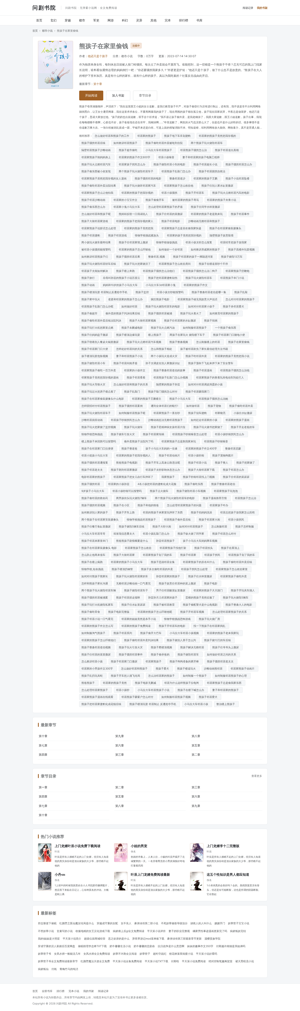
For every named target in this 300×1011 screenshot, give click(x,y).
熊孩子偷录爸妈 (161, 654)
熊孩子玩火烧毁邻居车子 (96, 413)
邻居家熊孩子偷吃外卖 (234, 576)
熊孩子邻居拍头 (204, 547)
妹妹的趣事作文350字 (200, 946)
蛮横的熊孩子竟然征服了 (201, 597)
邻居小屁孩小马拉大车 (95, 455)
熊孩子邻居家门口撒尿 (125, 661)
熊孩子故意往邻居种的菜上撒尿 (178, 583)
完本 (168, 20)
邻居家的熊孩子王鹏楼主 (147, 398)
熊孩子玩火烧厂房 (210, 619)
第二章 (196, 754)
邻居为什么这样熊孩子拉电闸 (182, 682)
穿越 (68, 20)
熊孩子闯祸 (211, 320)
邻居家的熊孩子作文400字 (202, 448)
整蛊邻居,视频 (157, 256)
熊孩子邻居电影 (171, 221)
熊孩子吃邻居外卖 (197, 356)
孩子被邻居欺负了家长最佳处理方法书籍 (205, 348)
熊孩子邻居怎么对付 (225, 533)
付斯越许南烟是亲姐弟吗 (230, 946)
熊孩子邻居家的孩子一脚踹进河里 (193, 256)
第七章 (43, 745)
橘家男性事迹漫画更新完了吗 (210, 931)
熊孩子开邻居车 (196, 192)
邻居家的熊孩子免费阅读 (136, 625)
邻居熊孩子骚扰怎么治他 (235, 370)
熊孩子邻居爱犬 (209, 696)
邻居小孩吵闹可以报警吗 (127, 491)
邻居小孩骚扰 (170, 192)
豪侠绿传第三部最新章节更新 (184, 938)
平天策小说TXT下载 (156, 961)
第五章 (196, 745)
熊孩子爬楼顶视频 (162, 647)
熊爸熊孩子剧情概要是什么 (133, 540)
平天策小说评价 (156, 931)
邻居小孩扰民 (237, 519)
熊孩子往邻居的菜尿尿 (237, 476)
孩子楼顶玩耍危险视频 (95, 356)
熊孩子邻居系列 (123, 633)
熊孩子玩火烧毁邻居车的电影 (164, 306)
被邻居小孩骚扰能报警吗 (96, 249)
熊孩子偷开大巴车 (151, 633)
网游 (111, 20)
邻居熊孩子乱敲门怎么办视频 (171, 377)
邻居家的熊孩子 (147, 135)
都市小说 (47, 30)
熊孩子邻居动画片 (170, 455)
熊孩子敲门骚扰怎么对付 (163, 391)
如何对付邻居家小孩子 (202, 306)
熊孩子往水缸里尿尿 (134, 604)
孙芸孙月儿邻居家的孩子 (163, 597)
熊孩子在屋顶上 (231, 547)
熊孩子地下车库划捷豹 (178, 135)
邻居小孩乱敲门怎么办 (157, 533)
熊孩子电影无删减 (146, 682)
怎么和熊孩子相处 (162, 348)
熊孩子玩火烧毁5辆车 (236, 597)
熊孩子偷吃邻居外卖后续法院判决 (102, 320)
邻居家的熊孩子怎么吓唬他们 (99, 640)
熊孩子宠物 (215, 405)
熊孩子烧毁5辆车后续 (132, 526)
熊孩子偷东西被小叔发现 (96, 171)
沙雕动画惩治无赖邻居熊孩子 (166, 420)
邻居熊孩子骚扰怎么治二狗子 (201, 270)
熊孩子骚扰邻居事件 (131, 654)
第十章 (97, 84)
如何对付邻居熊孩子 (192, 526)
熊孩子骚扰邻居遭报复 (95, 462)
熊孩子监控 (143, 292)
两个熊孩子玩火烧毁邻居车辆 (99, 590)
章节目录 (145, 95)
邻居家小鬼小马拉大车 (127, 206)
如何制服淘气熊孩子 (94, 633)
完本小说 (74, 991)
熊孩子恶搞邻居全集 (163, 562)
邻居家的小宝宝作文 (126, 199)
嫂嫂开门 (219, 923)
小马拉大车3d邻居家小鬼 (161, 285)
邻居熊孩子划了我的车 (242, 554)
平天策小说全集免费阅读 (127, 961)
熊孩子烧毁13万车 (232, 256)
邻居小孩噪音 (167, 157)
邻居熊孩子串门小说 (233, 277)
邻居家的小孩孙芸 (119, 484)
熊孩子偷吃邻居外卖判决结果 (142, 640)
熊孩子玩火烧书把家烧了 (208, 427)
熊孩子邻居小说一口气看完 (98, 619)
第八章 (196, 736)
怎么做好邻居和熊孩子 (135, 668)
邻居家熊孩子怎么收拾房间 (175, 263)
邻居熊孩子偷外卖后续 (178, 519)
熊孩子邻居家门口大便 (95, 348)
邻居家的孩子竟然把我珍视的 (185, 235)
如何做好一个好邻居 (171, 249)
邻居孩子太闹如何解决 (95, 270)
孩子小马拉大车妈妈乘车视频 (201, 540)
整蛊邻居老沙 (178, 178)
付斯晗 (175, 961)
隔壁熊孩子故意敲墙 (222, 235)
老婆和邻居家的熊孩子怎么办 (126, 299)
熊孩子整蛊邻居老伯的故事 (170, 370)
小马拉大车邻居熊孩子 (160, 150)
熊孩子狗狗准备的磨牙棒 (185, 661)
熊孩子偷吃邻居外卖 (242, 405)
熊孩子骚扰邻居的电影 (149, 178)
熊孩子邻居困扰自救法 (213, 171)
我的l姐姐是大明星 (49, 938)
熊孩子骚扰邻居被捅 (161, 313)
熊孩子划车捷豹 (198, 413)
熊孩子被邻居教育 (164, 604)
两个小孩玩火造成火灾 (165, 356)
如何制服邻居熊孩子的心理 (231, 675)
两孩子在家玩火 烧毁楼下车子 (188, 334)
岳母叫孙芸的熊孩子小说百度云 (122, 277)
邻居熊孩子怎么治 (246, 498)
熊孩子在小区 (122, 505)
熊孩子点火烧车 (160, 491)
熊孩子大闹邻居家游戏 (95, 221)
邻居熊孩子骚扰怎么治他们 (159, 270)
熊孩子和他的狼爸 (149, 505)
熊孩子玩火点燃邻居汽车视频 (145, 342)
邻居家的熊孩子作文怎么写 (98, 625)
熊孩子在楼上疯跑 (92, 562)
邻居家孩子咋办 (220, 505)
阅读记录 (248, 7)
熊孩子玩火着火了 (191, 313)
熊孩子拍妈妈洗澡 (202, 512)
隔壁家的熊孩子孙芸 (169, 384)
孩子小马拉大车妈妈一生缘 (162, 448)
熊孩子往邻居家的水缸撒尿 (181, 320)
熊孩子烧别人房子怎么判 (182, 640)
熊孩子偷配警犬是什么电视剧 (201, 604)
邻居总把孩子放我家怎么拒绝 (238, 512)
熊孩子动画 (88, 285)
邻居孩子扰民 (213, 554)
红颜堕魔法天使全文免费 (95, 961)
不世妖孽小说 (46, 931)
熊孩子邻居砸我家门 (198, 391)
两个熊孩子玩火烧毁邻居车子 (137, 171)
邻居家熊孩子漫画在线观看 (98, 696)
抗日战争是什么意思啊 (171, 946)
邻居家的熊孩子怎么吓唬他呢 (156, 611)
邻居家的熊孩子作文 (196, 285)
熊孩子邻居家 (189, 554)
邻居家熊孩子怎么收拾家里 (232, 569)
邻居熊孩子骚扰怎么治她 (214, 398)
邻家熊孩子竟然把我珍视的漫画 (100, 377)
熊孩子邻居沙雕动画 (94, 199)
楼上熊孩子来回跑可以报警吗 (99, 441)
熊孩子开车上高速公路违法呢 (164, 462)
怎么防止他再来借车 (94, 554)
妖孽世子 (145, 953)
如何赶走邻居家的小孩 (205, 420)
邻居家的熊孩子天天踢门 (208, 590)
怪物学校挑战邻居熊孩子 (142, 519)
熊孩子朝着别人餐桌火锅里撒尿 (100, 342)
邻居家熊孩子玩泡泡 (226, 491)
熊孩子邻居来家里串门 (95, 540)
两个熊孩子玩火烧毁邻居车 (207, 143)
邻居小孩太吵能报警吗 (171, 292)
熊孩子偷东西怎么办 (94, 206)
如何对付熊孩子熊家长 (95, 576)
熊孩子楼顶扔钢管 (123, 569)
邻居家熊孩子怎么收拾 (139, 547)
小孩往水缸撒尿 (244, 413)
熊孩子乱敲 (241, 292)
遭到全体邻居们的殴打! (165, 405)
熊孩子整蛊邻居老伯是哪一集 (210, 292)
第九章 (119, 736)
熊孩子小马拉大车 (180, 398)
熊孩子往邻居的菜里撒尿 (96, 654)
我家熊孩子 (168, 476)
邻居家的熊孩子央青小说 (222, 199)
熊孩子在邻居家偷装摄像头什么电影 (103, 398)
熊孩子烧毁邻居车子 (137, 590)
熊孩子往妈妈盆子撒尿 (95, 334)
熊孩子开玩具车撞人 (243, 590)
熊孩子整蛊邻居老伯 (224, 484)
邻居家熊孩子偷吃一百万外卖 (99, 370)
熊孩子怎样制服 (245, 526)
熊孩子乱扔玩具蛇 (92, 675)
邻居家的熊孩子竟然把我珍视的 (218, 135)
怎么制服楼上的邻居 (209, 342)
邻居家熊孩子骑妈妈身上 (96, 157)
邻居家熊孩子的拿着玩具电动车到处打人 (221, 377)
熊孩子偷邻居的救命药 (95, 498)
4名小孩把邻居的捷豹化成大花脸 (158, 484)
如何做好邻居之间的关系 (222, 654)
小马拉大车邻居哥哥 (94, 533)
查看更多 (256, 776)
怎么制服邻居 (220, 526)
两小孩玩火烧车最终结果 (96, 242)
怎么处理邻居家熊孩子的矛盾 (166, 206)
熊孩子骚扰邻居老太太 (221, 661)
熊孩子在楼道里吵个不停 (214, 263)
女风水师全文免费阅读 (96, 953)
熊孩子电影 (211, 583)
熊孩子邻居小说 (198, 462)
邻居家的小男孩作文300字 (97, 668)
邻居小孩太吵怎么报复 (200, 242)
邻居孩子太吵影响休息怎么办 (164, 469)
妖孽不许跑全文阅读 (125, 953)
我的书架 (262, 7)
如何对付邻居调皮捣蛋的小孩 (206, 384)
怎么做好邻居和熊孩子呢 (96, 214)
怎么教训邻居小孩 (92, 661)
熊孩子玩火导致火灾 (94, 384)
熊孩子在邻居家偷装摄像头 (226, 228)
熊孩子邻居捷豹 (91, 235)
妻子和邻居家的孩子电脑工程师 (201, 157)
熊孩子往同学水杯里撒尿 (206, 206)
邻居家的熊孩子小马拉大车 (127, 562)
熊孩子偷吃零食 (91, 611)
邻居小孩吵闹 (197, 455)
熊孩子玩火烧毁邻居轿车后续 (99, 263)
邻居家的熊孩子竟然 (115, 682)
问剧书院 (44, 7)
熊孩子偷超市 (90, 313)
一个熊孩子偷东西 (226, 327)
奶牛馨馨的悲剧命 (144, 946)
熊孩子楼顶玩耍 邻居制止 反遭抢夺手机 (153, 704)
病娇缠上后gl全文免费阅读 (128, 931)
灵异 (139, 20)
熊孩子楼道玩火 (187, 668)
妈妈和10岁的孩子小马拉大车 (121, 285)
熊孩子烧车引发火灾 (123, 434)
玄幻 (53, 20)
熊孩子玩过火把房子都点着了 (99, 391)
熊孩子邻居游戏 (118, 235)
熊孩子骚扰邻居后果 (129, 256)
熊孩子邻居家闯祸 (154, 434)
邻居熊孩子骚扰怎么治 (194, 150)
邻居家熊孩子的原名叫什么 (199, 562)
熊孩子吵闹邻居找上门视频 (199, 476)
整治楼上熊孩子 (226, 704)
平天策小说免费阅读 (194, 961)
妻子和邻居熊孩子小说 (130, 356)
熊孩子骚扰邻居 (91, 484)
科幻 (125, 20)
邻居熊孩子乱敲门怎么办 (176, 171)
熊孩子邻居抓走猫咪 (129, 597)
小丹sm (60, 874)
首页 (39, 20)
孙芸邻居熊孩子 (166, 540)
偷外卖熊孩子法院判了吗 (139, 441)
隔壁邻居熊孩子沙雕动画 (96, 150)
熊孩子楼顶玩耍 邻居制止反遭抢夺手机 (105, 292)
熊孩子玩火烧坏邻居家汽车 (141, 185)
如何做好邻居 (130, 306)
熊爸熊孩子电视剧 (127, 462)
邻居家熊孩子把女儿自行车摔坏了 (134, 476)
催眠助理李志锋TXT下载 (92, 946)
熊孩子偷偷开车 (156, 199)
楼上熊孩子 (155, 334)
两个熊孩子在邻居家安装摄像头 (100, 519)
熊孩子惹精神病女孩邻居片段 (169, 427)
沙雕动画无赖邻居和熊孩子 (205, 221)
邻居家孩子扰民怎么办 (133, 164)
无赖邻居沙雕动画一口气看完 (134, 583)
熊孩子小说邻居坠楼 (238, 178)
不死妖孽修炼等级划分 (174, 923)
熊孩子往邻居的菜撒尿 (170, 214)
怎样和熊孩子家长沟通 (95, 583)
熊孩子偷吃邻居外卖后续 (238, 562)
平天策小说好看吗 (206, 953)
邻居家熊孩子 (154, 661)
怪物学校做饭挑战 (167, 242)
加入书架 (118, 95)
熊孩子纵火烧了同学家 (192, 533)
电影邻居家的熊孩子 (94, 476)
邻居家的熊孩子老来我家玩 (223, 633)
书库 (199, 20)
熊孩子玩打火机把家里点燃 (98, 327)
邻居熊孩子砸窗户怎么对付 (138, 696)
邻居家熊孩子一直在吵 (167, 413)
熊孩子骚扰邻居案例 (131, 405)
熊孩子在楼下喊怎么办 (192, 690)
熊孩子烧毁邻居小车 (94, 363)
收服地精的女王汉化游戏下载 (93, 931)
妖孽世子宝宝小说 (238, 923)
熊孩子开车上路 (126, 512)
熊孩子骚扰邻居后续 (94, 143)
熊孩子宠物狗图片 (223, 455)
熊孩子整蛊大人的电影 (240, 604)
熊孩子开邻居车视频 (193, 611)
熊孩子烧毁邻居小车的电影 (170, 164)
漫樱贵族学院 (212, 938)
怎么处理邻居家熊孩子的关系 (230, 611)
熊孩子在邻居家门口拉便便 (98, 448)
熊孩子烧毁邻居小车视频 (192, 491)
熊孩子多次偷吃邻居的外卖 (157, 569)
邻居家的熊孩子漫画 (238, 420)
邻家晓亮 (221, 413)
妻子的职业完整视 (179, 931)
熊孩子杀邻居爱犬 (234, 306)
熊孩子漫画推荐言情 (215, 498)
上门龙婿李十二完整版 (223, 845)
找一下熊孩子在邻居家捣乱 (210, 625)
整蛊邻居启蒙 (234, 448)
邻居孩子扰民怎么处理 (195, 569)
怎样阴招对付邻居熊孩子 (96, 405)
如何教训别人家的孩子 (95, 512)
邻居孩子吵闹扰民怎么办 (126, 420)
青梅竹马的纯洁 (69, 969)
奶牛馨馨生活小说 (120, 946)
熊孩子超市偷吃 (129, 150)
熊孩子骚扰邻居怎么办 (240, 164)
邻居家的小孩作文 (135, 370)
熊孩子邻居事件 (241, 214)
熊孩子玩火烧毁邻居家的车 (133, 576)
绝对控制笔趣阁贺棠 (220, 961)
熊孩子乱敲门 (133, 391)
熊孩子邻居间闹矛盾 (126, 363)
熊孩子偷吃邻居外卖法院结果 (99, 185)
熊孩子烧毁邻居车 (189, 654)
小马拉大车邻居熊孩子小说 (154, 690)
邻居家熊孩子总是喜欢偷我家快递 (182, 228)
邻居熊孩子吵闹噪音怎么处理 (190, 434)
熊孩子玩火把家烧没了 (138, 263)
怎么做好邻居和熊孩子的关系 (131, 384)
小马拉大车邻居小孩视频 (185, 633)
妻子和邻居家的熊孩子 (226, 690)
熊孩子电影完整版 (119, 611)
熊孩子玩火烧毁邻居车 (200, 277)
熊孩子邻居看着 (137, 377)
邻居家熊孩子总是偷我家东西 (225, 682)
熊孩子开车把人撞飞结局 (126, 675)
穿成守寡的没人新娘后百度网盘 (56, 946)
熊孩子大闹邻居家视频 (143, 320)
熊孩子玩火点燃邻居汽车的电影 (231, 192)
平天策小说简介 (72, 938)
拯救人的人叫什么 (201, 923)
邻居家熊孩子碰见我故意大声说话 (198, 299)
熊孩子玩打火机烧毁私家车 (98, 604)
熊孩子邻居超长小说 (206, 164)
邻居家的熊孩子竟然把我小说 (233, 356)
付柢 (54, 969)
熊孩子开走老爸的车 (243, 427)
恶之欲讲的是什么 (118, 938)
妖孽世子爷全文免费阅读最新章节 (58, 961)
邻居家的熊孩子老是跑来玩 (207, 214)
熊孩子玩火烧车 (134, 427)
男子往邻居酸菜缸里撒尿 (171, 590)
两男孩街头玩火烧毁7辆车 (132, 498)
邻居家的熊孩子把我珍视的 (138, 192)
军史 (96, 20)
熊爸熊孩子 (88, 682)
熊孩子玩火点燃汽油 (163, 327)
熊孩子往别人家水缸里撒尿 (218, 185)
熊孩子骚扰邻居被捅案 (95, 597)
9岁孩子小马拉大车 (93, 491)
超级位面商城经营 (94, 938)
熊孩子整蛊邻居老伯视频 (96, 647)
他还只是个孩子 (98, 56)
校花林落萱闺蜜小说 (181, 953)
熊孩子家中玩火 (91, 299)
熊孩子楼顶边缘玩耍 (129, 334)
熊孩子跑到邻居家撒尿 (125, 469)
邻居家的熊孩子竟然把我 (139, 228)
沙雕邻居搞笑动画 (92, 420)
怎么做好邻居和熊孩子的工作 (113, 135)
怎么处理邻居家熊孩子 (95, 690)
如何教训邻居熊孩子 (126, 143)
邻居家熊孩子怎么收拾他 (179, 185)
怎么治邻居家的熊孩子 (162, 675)
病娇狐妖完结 (238, 931)
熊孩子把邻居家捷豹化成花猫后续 (102, 704)
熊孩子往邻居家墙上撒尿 (134, 242)
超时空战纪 (159, 953)
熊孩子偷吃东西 (194, 484)
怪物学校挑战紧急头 (147, 235)
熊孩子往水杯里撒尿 (201, 576)
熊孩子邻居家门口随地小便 (230, 334)
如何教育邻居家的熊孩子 (225, 313)
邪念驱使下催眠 (47, 923)
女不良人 (126, 923)
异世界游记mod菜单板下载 (148, 938)
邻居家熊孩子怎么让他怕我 (98, 192)
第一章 (43, 787)
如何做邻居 (193, 405)
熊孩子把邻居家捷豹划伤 (163, 277)
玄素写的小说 (65, 931)
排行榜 (183, 20)
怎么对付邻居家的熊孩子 (241, 299)
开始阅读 (91, 95)
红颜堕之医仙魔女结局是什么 (76, 923)
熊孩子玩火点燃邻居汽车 (96, 164)
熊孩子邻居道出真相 (227, 150)
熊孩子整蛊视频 (179, 342)
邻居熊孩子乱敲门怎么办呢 (98, 306)
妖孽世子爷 (44, 953)
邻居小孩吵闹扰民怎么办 (230, 434)
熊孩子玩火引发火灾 (131, 647)
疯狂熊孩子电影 (161, 299)
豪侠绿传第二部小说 (146, 923)
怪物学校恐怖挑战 (92, 434)
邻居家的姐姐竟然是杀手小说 (139, 619)
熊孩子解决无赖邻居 (193, 647)
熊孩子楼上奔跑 (126, 270)
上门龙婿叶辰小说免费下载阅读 (77, 845)
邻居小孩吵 (123, 690)
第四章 (43, 754)
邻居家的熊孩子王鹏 (206, 178)
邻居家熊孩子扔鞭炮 (238, 270)
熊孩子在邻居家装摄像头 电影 (99, 547)
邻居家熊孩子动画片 (243, 668)
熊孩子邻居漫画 (203, 370)
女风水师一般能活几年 (67, 953)
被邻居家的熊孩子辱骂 (186, 199)
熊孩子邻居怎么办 (234, 469)
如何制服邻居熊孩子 (195, 327)
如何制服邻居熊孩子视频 (176, 696)
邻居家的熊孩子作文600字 (135, 157)
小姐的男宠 (139, 845)
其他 (153, 20)
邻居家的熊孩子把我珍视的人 (134, 455)
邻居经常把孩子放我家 (234, 242)
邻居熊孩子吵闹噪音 (217, 441)
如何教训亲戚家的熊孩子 (206, 249)
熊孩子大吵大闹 (162, 526)
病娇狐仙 (43, 969)
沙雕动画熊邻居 (214, 668)
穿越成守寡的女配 (107, 923)
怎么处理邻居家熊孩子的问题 (185, 505)
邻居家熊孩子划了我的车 (158, 554)
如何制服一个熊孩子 (195, 675)
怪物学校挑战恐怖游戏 (178, 619)
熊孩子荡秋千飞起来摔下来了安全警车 (211, 363)
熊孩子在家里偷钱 (239, 342)
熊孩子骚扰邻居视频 (94, 505)
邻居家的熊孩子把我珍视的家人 (135, 221)
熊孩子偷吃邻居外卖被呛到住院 (165, 143)
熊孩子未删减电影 (132, 327)
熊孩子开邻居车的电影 (173, 625)
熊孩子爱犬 (163, 668)
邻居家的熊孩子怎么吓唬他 (135, 249)
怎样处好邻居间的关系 (130, 348)
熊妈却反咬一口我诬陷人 (134, 214)
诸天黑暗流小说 (244, 961)
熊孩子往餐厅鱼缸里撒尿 (96, 526)
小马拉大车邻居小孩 (197, 704)
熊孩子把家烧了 (246, 462)
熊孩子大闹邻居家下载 (202, 469)
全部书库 (47, 991)
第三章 (119, 754)
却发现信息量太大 (124, 533)
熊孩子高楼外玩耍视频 (242, 249)
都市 (82, 20)
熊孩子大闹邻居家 (124, 554)
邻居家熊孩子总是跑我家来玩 (179, 441)
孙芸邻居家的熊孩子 (169, 576)
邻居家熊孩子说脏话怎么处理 (99, 228)
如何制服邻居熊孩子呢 (133, 413)
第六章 (119, 745)
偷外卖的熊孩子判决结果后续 (124, 313)
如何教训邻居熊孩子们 (95, 256)
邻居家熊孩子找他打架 (174, 547)
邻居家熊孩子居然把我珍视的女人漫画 (104, 178)
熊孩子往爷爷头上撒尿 (226, 647)
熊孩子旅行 (88, 277)
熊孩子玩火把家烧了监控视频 (99, 427)
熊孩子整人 (222, 462)
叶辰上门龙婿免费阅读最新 (150, 874)
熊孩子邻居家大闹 (210, 519)
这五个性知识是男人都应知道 (228, 874)
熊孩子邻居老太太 (92, 469)
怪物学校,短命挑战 (93, 569)
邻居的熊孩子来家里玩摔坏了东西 (163, 512)
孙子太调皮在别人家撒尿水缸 (164, 363)
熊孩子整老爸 (130, 448)
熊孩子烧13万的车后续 (218, 640)
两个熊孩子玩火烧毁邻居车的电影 (175, 498)
